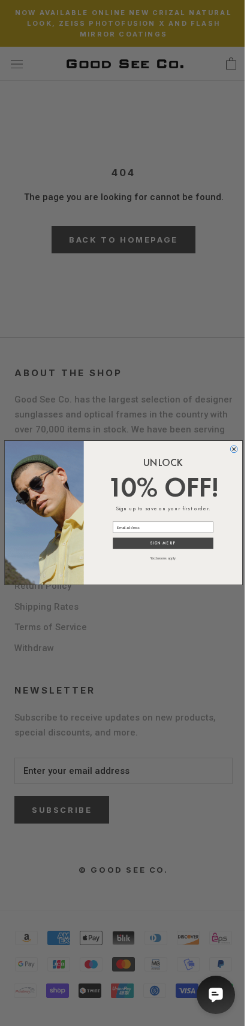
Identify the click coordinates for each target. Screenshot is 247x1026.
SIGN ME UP (162, 543)
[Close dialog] (233, 449)
